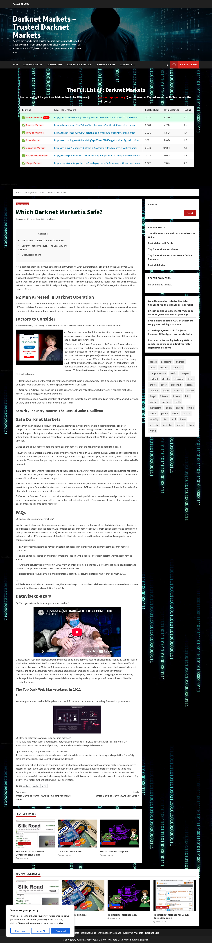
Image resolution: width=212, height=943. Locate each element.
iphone (176, 396)
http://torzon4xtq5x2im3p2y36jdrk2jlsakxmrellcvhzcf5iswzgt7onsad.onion (94, 132)
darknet (26, 786)
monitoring (155, 407)
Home (15, 64)
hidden (190, 390)
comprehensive (158, 373)
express (189, 384)
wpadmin (21, 219)
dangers (185, 373)
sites (164, 419)
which (44, 786)
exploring (176, 384)
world (153, 430)
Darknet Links (54, 64)
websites (167, 424)
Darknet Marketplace (79, 64)
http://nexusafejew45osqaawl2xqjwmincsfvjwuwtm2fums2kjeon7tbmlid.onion (96, 117)
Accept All (61, 931)
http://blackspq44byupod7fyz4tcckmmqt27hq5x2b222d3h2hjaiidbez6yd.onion (97, 155)
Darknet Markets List (110, 939)
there (183, 419)
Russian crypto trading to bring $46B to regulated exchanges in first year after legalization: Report (170, 344)
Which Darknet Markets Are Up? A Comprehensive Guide (43, 795)
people (153, 413)
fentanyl (154, 390)
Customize (20, 931)
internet (164, 396)
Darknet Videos (188, 64)
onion (169, 407)
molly (178, 401)
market (36, 786)
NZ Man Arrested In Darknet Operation (43, 240)
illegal (153, 396)
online (190, 407)
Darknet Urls (127, 64)
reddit (175, 413)
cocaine (164, 367)
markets (166, 401)
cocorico (177, 367)
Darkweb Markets (105, 64)
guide (166, 390)
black (153, 367)
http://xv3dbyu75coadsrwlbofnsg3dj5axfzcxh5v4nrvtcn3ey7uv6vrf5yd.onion (95, 147)
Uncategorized (22, 204)
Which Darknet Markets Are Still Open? (117, 793)
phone (164, 413)
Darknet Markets (32, 64)
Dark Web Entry (156, 264)
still (174, 419)
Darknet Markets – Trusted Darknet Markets (44, 27)
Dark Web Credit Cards (77, 833)
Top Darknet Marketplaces (119, 833)
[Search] (167, 65)
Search (152, 204)
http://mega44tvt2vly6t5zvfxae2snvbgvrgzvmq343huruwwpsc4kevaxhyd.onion (97, 163)
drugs (190, 378)
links (187, 396)
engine (153, 384)
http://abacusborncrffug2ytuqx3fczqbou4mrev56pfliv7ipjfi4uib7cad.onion (94, 124)
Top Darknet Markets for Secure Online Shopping (174, 895)
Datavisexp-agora (31, 254)
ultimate (154, 424)
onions (179, 407)
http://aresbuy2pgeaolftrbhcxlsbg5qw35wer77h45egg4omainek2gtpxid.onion (96, 140)
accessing (166, 361)
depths (166, 378)
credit (173, 373)
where (180, 424)
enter (164, 384)
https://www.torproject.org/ (109, 97)
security (154, 419)
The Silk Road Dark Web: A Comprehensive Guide (35, 833)
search (186, 413)
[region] (40, 921)
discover (178, 378)
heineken (177, 390)
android (180, 361)
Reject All (40, 931)
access (153, 361)
